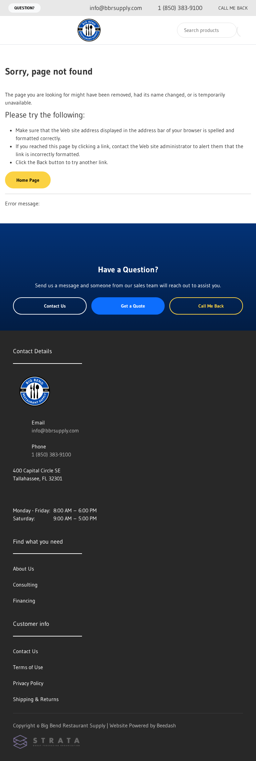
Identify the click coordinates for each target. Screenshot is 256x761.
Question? (24, 7)
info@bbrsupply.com (55, 430)
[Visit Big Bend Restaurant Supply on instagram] (16, 494)
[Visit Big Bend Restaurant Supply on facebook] (30, 494)
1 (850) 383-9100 (51, 454)
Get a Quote (133, 306)
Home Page (27, 180)
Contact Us (55, 306)
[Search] (227, 30)
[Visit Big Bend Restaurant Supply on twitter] (44, 494)
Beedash (166, 725)
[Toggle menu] (11, 30)
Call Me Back (233, 8)
